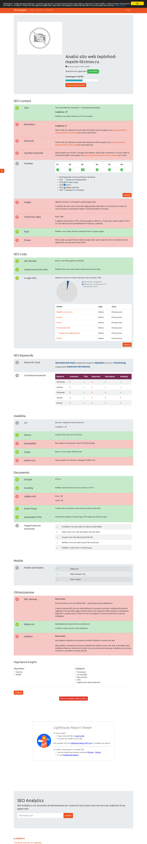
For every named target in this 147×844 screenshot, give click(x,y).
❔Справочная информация (68, 333)
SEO (78, 680)
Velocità (19, 672)
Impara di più (120, 5)
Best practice (82, 677)
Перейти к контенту (64, 312)
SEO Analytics (20, 10)
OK (137, 3)
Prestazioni (81, 672)
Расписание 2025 (63, 328)
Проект (59, 338)
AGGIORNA (93, 71)
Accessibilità (82, 675)
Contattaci (49, 10)
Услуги (59, 322)
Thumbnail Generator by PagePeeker (28, 843)
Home (31, 10)
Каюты (59, 317)
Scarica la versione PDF (76, 85)
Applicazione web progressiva (88, 682)
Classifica (39, 10)
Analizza (18, 693)
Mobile (18, 675)
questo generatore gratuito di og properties (101, 155)
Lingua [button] (128, 10)
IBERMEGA (20, 838)
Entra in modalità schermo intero (73, 699)
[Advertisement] (97, 38)
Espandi (127, 195)
